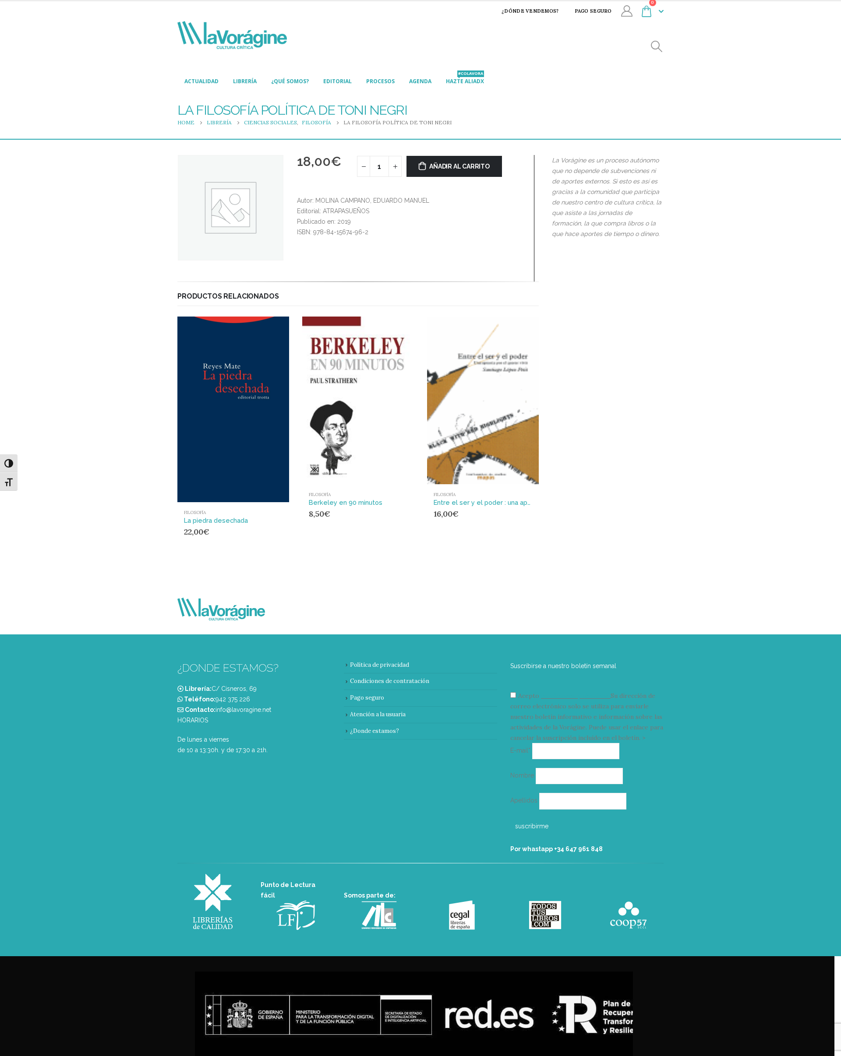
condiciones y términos (575, 696)
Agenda (420, 81)
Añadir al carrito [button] (266, 331)
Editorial (337, 81)
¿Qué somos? (290, 81)
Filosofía (195, 512)
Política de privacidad (379, 665)
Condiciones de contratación (389, 681)
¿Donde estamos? (374, 731)
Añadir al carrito (459, 166)
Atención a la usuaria (378, 714)
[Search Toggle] (657, 46)
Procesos (380, 81)
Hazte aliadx (465, 79)
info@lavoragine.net (243, 709)
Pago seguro (593, 11)
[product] (233, 409)
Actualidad (201, 81)
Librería (245, 81)
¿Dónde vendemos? (530, 11)
